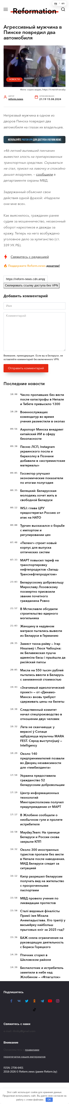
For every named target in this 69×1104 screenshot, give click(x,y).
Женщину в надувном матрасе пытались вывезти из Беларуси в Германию (41, 630)
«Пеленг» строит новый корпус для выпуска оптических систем (38, 547)
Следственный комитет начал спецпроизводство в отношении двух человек (41, 714)
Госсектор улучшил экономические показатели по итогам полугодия (41, 478)
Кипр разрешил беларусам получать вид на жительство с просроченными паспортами (42, 883)
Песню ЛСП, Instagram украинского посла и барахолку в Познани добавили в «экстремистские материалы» (42, 456)
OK (49, 1099)
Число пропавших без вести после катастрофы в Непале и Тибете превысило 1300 (42, 399)
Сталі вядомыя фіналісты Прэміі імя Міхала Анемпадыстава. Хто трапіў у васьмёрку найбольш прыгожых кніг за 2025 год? (42, 920)
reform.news (15, 99)
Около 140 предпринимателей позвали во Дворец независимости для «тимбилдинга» (42, 760)
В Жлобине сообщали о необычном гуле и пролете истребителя (41, 819)
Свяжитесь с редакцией (30, 257)
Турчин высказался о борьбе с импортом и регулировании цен (42, 530)
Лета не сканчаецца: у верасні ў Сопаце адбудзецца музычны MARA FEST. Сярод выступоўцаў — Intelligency (42, 736)
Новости (14, 79)
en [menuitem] (63, 3)
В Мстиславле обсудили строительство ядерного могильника (39, 613)
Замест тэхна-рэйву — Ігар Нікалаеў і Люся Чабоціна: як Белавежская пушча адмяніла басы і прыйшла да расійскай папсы (42, 653)
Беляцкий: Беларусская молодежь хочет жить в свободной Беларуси (38, 495)
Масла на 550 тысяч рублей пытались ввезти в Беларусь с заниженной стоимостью (42, 675)
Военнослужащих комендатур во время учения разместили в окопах (42, 416)
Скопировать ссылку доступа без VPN (31, 285)
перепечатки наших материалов (24, 1056)
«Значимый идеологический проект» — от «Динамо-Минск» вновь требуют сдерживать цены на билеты (42, 694)
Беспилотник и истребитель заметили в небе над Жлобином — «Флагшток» (41, 972)
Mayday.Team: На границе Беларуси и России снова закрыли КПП (40, 837)
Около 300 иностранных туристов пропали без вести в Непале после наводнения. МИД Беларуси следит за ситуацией (42, 859)
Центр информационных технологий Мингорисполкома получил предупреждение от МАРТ (42, 800)
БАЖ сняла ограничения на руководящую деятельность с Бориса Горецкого (42, 942)
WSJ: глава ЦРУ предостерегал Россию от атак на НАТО (40, 512)
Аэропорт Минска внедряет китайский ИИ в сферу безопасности (41, 434)
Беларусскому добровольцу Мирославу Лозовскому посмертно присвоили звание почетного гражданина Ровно (42, 592)
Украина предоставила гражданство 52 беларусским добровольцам (42, 780)
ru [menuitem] (55, 3)
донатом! (53, 266)
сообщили (44, 174)
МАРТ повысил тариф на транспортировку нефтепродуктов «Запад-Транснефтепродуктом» (39, 567)
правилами (32, 1049)
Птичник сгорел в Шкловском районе (35, 957)
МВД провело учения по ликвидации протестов (39, 901)
